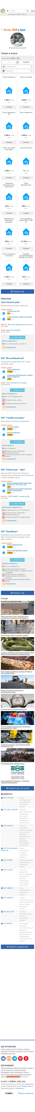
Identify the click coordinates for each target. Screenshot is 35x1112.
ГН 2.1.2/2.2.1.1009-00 (10, 809)
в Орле (22, 29)
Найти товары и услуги (8, 1049)
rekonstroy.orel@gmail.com (13, 507)
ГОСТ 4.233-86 (8, 870)
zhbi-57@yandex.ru (10, 393)
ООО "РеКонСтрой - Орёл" (13, 469)
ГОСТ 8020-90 (7, 923)
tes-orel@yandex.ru (10, 341)
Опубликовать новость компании (12, 1072)
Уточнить (9, 107)
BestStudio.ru (20, 1088)
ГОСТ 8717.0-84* (8, 912)
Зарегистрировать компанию (10, 1068)
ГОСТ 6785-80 (7, 860)
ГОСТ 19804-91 (8, 888)
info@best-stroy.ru (27, 1086)
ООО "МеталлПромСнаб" (12, 358)
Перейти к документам (18, 947)
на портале (17, 1076)
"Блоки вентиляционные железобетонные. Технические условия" (25, 802)
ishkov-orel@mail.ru (10, 563)
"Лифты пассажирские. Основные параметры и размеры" (24, 853)
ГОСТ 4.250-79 (8, 826)
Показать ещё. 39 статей (18, 788)
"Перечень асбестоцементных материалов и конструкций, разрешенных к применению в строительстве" (25, 816)
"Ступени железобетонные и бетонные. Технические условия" (25, 916)
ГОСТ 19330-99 (8, 898)
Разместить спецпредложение (16, 1070)
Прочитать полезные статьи (17, 1051)
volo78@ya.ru (8, 445)
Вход (33, 11)
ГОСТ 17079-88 (8, 798)
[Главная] (2, 10)
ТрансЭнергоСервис (10, 302)
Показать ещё (18, 291)
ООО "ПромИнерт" (9, 531)
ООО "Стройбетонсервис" (13, 417)
